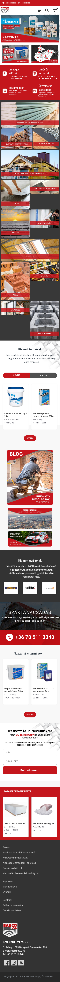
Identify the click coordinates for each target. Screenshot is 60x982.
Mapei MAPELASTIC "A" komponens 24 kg (44, 689)
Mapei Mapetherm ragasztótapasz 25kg (43, 414)
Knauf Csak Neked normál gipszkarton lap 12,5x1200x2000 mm (16, 824)
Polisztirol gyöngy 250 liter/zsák (44, 824)
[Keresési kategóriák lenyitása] (47, 10)
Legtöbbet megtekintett (17, 791)
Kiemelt (16, 375)
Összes (30, 438)
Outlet (43, 375)
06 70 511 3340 (15, 954)
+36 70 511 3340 (34, 637)
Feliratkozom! (29, 770)
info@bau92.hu (17, 950)
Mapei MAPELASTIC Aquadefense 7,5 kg (13, 689)
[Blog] (30, 477)
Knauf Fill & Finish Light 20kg (15, 414)
